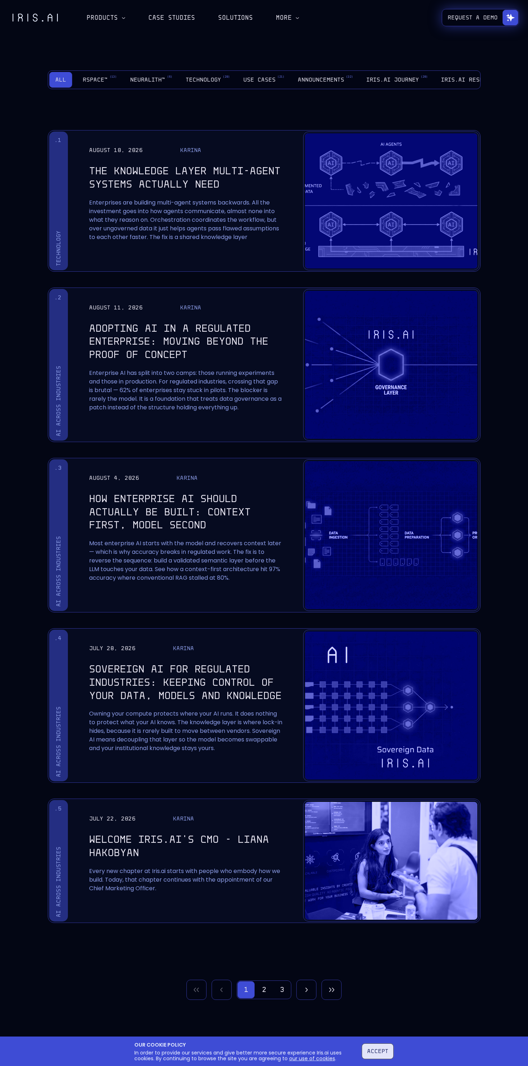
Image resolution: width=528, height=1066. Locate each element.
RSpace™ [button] (100, 79)
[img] (35, 18)
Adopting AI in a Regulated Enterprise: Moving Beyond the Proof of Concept (178, 341)
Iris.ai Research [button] (473, 79)
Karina (190, 150)
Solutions (235, 18)
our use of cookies (312, 1058)
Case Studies (171, 18)
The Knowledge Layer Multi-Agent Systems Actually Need (185, 177)
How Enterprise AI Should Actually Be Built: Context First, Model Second (170, 512)
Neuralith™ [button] (151, 79)
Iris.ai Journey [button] (397, 79)
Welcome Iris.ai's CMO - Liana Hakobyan (179, 846)
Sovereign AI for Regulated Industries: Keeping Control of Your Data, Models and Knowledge (185, 682)
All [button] (60, 79)
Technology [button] (208, 79)
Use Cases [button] (263, 79)
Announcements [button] (325, 79)
